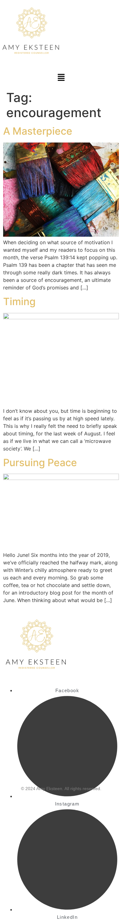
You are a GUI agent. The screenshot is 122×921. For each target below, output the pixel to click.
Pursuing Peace (40, 462)
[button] (61, 77)
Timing (19, 301)
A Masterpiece (37, 131)
